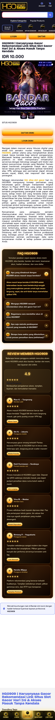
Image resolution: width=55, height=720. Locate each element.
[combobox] (25, 15)
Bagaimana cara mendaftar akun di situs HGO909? (24, 315)
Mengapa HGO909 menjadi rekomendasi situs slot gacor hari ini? (23, 305)
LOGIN (13, 36)
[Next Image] (53, 88)
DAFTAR (42, 36)
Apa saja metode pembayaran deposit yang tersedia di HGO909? (22, 325)
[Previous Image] (2, 88)
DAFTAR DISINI (27, 133)
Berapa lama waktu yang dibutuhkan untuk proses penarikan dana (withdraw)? (25, 335)
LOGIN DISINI (27, 141)
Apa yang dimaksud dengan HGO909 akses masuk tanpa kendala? (23, 274)
